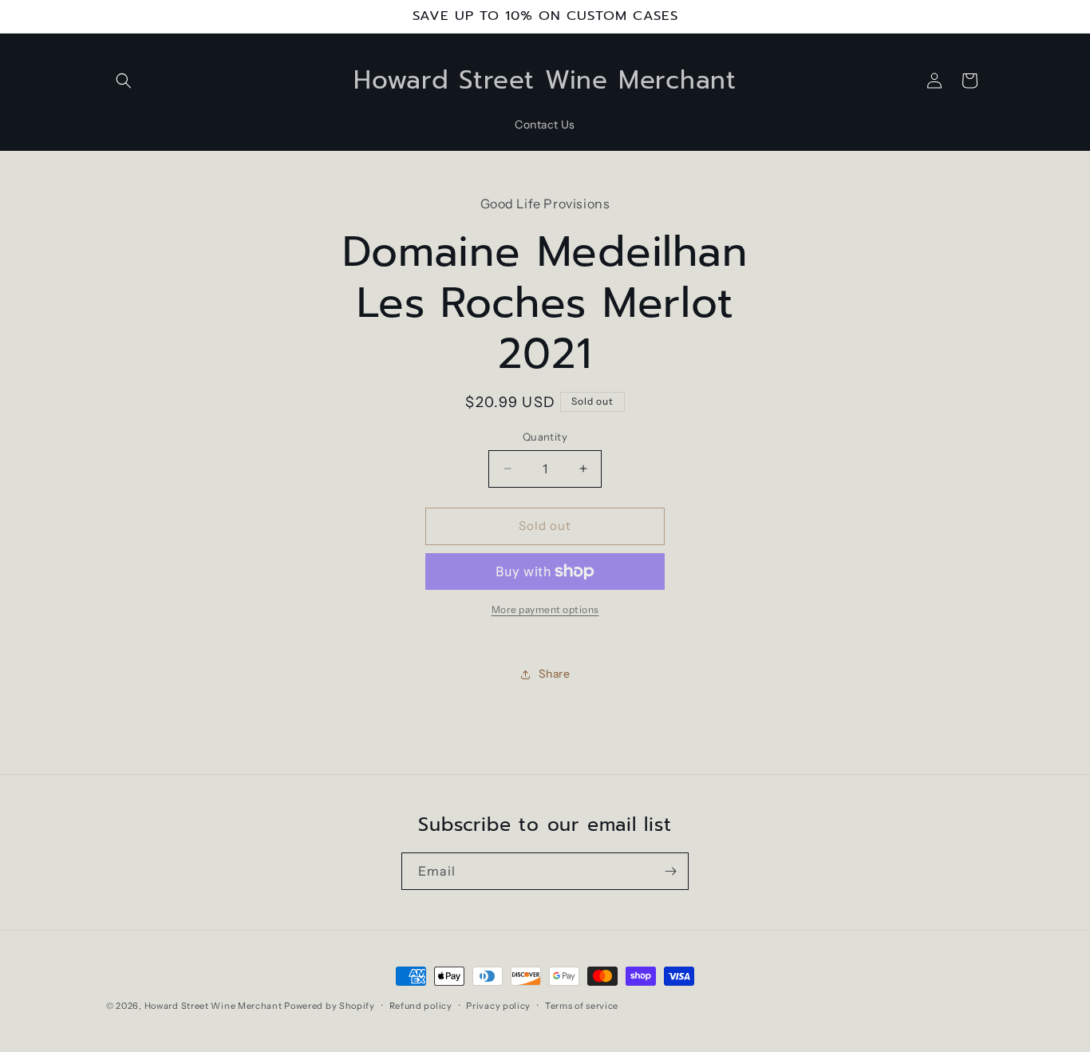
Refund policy (420, 1005)
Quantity (545, 436)
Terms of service (581, 1005)
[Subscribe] (670, 871)
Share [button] (555, 673)
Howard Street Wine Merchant (213, 1005)
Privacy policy (498, 1005)
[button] (123, 80)
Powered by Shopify (329, 1005)
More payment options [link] (545, 609)
